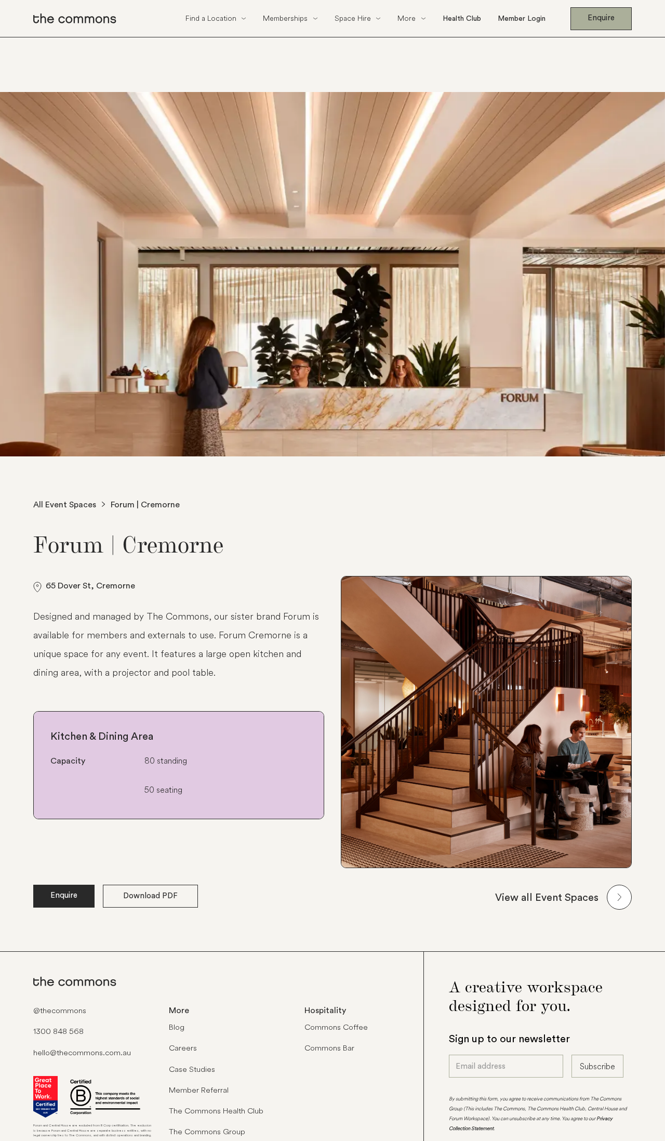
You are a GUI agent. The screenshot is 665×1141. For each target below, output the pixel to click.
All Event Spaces (64, 504)
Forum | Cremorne (145, 504)
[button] (216, 18)
